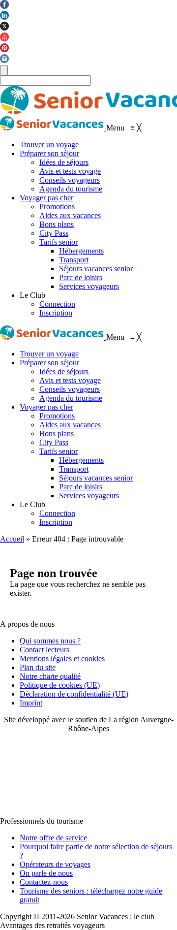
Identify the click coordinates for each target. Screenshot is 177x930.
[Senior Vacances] (53, 128)
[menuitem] (49, 144)
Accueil (12, 539)
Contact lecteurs (44, 649)
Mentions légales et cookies (62, 658)
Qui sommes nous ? (50, 641)
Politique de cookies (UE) (60, 685)
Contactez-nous (44, 882)
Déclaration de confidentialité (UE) (74, 694)
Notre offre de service (53, 838)
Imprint (31, 703)
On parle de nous (46, 873)
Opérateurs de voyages (55, 864)
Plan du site (38, 667)
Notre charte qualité (50, 676)
